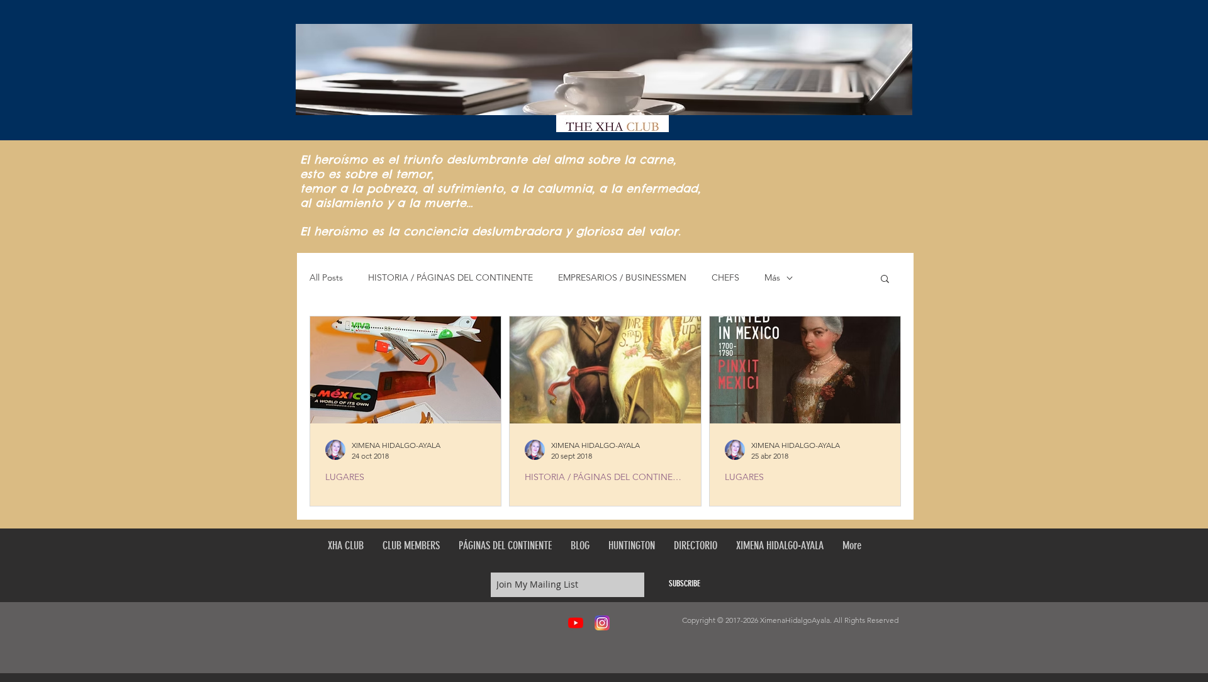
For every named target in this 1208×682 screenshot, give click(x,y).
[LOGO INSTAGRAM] (602, 622)
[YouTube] (575, 622)
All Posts (326, 277)
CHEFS (725, 277)
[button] (885, 279)
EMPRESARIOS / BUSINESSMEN (622, 277)
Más (772, 277)
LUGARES (344, 477)
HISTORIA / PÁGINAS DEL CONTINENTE (450, 277)
